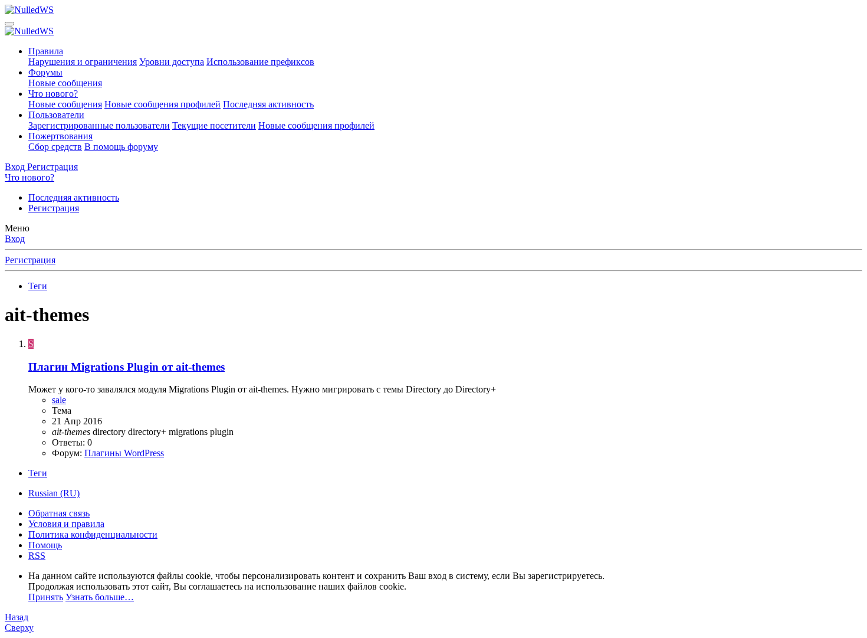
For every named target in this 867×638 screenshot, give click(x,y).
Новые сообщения (65, 83)
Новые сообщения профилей (162, 104)
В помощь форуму (121, 147)
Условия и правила (66, 524)
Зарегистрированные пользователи (99, 125)
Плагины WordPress (124, 453)
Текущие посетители (214, 125)
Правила (45, 51)
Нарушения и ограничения (82, 62)
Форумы (45, 72)
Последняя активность (268, 104)
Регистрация (53, 208)
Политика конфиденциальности (92, 534)
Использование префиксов (260, 62)
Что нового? (53, 94)
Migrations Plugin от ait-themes (126, 367)
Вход (15, 239)
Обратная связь (59, 513)
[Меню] (9, 23)
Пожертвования (60, 136)
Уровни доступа (171, 62)
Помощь (45, 545)
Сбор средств (55, 147)
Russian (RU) (54, 493)
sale (59, 400)
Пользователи (56, 115)
